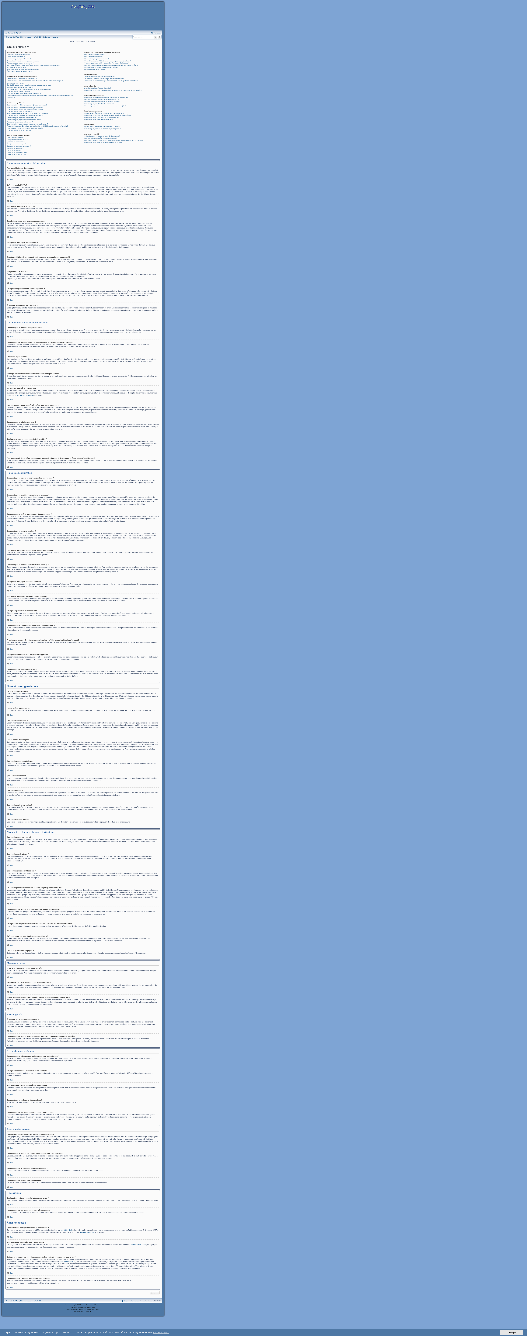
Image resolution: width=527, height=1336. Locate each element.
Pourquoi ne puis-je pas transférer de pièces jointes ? (24, 120)
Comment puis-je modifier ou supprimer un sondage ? (25, 115)
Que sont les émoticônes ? (16, 142)
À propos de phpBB (87, 1232)
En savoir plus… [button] (161, 1332)
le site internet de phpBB (24, 395)
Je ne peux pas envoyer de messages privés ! (99, 76)
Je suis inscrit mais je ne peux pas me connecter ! (23, 61)
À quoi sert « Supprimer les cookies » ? (20, 71)
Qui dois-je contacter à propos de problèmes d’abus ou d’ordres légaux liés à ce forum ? (113, 140)
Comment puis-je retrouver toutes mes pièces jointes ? (102, 129)
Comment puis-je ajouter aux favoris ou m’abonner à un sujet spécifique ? (108, 115)
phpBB (76, 1305)
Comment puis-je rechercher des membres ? (99, 104)
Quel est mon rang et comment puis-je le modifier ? (24, 93)
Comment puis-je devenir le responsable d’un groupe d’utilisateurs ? (106, 63)
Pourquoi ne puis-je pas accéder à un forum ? (22, 117)
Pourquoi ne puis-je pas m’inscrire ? (19, 59)
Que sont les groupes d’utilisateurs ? (96, 59)
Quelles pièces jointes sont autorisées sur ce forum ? (102, 127)
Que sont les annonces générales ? (19, 146)
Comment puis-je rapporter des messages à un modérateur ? (27, 124)
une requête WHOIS (68, 1262)
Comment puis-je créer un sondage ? (19, 111)
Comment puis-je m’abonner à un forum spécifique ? (101, 117)
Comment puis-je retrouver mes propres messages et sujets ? (105, 106)
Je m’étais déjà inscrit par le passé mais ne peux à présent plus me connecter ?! (33, 65)
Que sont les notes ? (14, 150)
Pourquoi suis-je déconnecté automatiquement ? (23, 69)
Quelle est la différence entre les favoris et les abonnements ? (104, 113)
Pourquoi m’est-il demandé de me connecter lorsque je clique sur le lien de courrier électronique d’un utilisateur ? (40, 96)
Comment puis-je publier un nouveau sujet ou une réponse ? (27, 105)
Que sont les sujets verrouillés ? (17, 152)
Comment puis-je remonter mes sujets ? (20, 130)
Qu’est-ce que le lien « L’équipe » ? (95, 69)
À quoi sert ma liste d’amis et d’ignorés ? (97, 88)
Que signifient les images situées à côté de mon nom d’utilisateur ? (29, 89)
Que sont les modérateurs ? (93, 56)
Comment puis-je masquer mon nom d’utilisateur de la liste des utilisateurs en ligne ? (35, 81)
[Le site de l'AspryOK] (83, 7)
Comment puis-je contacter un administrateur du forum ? (103, 142)
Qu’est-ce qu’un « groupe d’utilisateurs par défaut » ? (102, 67)
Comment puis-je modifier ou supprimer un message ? (25, 107)
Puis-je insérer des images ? (16, 144)
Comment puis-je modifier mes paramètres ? (22, 79)
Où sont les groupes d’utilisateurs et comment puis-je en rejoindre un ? (107, 61)
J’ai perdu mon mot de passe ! (17, 67)
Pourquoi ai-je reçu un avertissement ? (20, 122)
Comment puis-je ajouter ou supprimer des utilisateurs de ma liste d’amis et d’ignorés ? (113, 90)
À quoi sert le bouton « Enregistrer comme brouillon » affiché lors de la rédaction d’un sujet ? (37, 126)
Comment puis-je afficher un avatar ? (19, 91)
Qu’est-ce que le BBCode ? (16, 137)
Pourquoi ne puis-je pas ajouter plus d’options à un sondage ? (27, 113)
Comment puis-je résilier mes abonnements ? (99, 119)
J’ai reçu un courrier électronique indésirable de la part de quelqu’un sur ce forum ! (111, 81)
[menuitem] (19, 33)
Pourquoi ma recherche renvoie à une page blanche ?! (102, 101)
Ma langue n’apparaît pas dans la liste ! (20, 87)
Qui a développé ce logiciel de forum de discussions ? (102, 136)
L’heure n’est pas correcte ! (16, 83)
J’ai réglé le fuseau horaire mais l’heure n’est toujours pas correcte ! (29, 85)
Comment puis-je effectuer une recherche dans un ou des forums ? (106, 97)
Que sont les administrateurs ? (94, 54)
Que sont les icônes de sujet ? (17, 154)
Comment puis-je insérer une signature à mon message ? (26, 109)
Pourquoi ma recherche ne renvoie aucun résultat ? (101, 99)
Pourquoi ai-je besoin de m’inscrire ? (19, 54)
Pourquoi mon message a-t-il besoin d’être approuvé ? (25, 128)
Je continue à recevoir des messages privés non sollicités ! (104, 79)
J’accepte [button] (511, 1332)
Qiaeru (93, 1307)
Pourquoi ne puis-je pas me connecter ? (20, 63)
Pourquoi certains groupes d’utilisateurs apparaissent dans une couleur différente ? (111, 65)
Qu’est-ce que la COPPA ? (16, 56)
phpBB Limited (66, 1230)
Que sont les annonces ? (15, 148)
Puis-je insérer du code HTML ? (17, 139)
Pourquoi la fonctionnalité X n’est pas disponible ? (100, 138)
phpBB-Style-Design (93, 1309)
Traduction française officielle (80, 1307)
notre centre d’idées (138, 1245)
